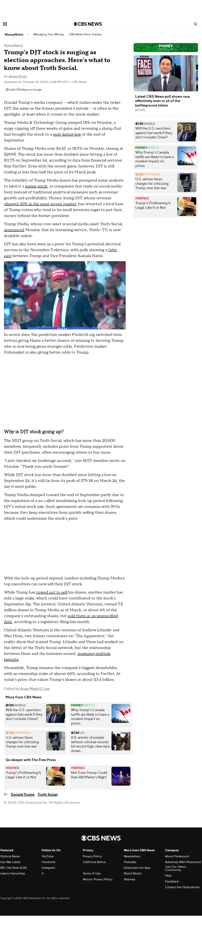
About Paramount (177, 856)
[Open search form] (195, 24)
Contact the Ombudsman (182, 887)
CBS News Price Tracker (85, 34)
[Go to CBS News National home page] (88, 24)
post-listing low (67, 134)
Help (168, 875)
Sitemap (129, 879)
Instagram (48, 867)
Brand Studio (133, 873)
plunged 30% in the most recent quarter (40, 204)
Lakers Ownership (12, 873)
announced (14, 230)
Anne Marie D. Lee (35, 689)
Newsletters (132, 856)
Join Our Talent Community (175, 868)
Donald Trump (23, 794)
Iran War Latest (10, 862)
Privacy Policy (92, 856)
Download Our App (137, 867)
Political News (10, 856)
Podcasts (130, 862)
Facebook (48, 862)
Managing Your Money (48, 34)
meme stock (36, 186)
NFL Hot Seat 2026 (13, 867)
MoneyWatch (14, 35)
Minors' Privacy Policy (97, 879)
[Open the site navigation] (31, 24)
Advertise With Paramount (183, 862)
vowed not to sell (51, 592)
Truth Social (48, 794)
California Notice (94, 862)
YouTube (47, 856)
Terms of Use (92, 873)
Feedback (172, 881)
